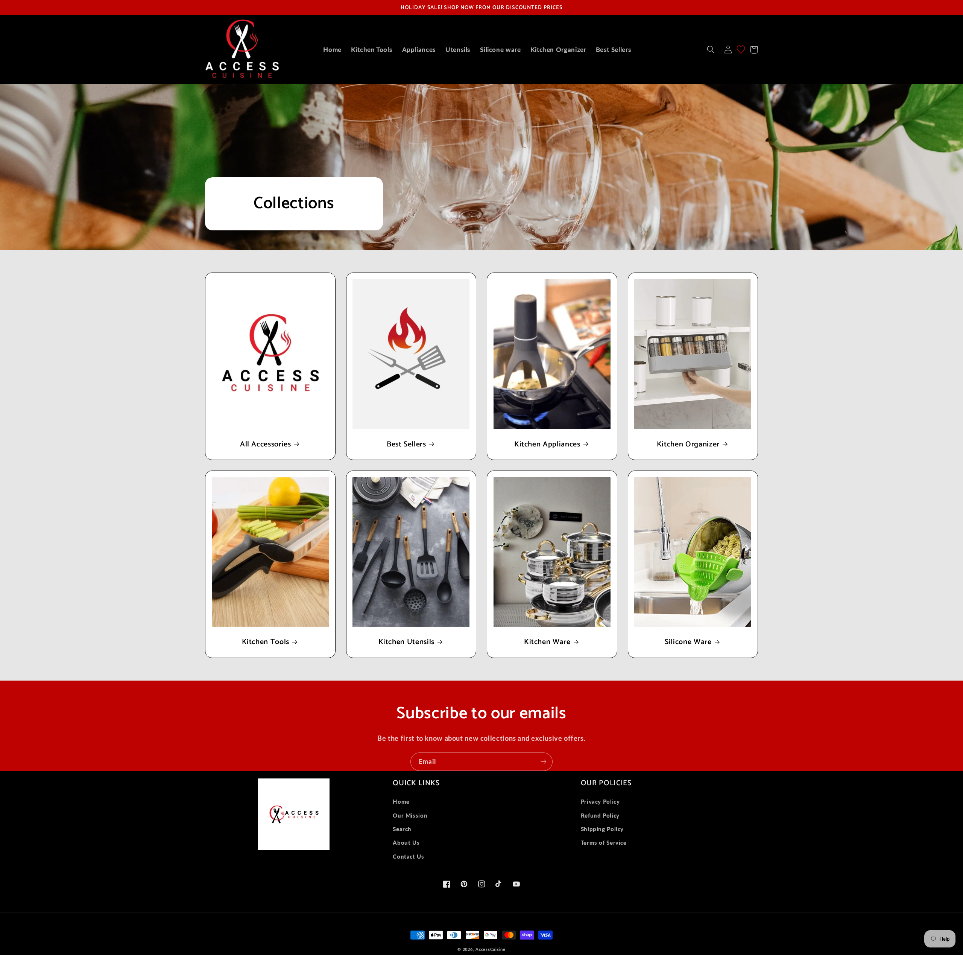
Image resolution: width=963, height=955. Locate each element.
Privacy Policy (600, 801)
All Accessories (265, 444)
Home (401, 801)
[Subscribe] (543, 761)
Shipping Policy (602, 829)
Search (402, 829)
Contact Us (408, 856)
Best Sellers (406, 444)
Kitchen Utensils (406, 642)
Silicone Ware (688, 642)
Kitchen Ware (547, 642)
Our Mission (410, 815)
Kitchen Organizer (688, 444)
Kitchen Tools (266, 642)
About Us (406, 842)
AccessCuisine (490, 949)
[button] (710, 49)
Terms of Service (604, 842)
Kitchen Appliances (547, 444)
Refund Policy (600, 815)
